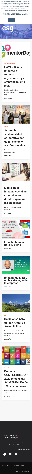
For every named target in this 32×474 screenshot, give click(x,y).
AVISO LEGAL (8, 469)
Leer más (8, 98)
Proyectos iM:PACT (10, 63)
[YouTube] (16, 454)
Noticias (6, 367)
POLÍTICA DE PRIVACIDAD (21, 469)
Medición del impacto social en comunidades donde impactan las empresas (15, 195)
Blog (5, 315)
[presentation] (16, 51)
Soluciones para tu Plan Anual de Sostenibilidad (14, 322)
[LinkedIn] (10, 454)
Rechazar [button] (20, 20)
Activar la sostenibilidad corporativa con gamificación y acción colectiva (14, 138)
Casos (6, 126)
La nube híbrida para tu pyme (14, 243)
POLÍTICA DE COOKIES (22, 471)
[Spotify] (4, 454)
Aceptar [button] (12, 20)
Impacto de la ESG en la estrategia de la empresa (16, 280)
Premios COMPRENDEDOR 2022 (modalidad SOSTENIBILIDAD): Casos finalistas (16, 379)
